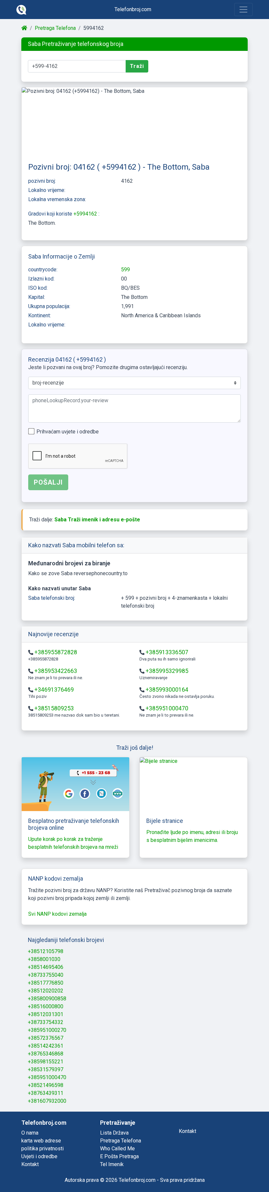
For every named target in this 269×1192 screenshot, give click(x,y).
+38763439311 (45, 1093)
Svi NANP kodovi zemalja (57, 914)
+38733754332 (45, 1022)
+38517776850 (45, 983)
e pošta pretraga (119, 1156)
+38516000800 (45, 1006)
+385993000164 (167, 689)
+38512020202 (45, 991)
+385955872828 (55, 652)
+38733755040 (45, 975)
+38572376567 (45, 1038)
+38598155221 (45, 1061)
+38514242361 (45, 1046)
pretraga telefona (120, 1141)
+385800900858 (47, 998)
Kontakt (30, 1164)
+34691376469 (54, 689)
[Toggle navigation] (243, 9)
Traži (137, 66)
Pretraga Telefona (55, 28)
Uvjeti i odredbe (39, 1156)
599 (125, 269)
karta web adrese (41, 1141)
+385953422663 (55, 671)
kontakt (187, 1131)
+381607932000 (47, 1101)
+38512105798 (45, 951)
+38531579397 (45, 1069)
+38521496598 (45, 1085)
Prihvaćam (67, 432)
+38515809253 (54, 708)
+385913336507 (167, 652)
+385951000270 (47, 1030)
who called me (117, 1148)
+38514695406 (45, 967)
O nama (29, 1133)
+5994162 (85, 214)
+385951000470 (167, 708)
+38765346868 (45, 1054)
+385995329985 (167, 671)
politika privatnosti (42, 1148)
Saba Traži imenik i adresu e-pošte (97, 519)
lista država (114, 1133)
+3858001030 (44, 959)
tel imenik (112, 1164)
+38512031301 (45, 1014)
